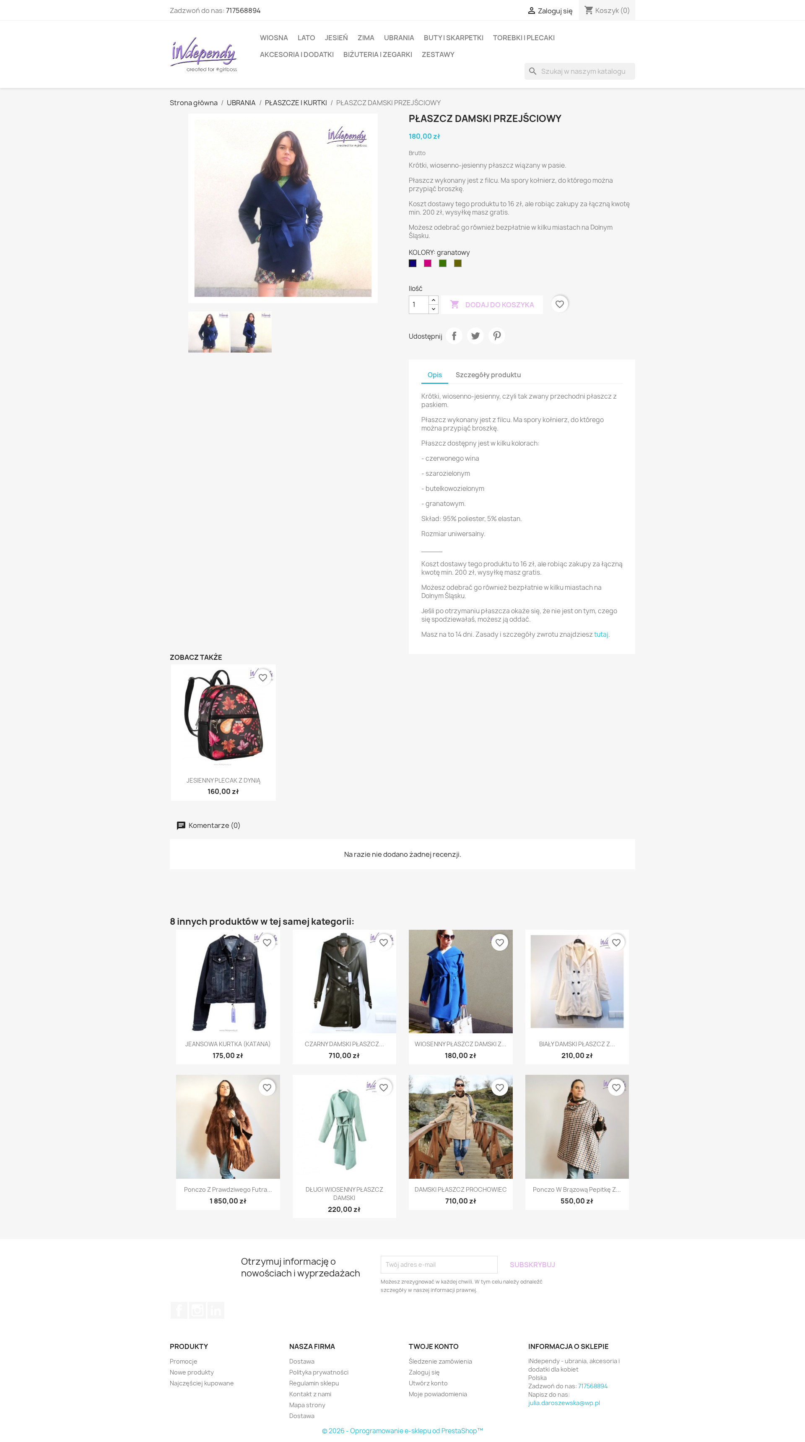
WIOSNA (274, 37)
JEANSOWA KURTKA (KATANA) (228, 1044)
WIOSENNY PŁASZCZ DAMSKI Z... (460, 1044)
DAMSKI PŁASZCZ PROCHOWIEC (461, 1189)
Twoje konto (434, 1346)
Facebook (179, 1310)
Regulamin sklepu (314, 1383)
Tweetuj (475, 335)
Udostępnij (454, 335)
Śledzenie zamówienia (440, 1361)
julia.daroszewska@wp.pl (564, 1403)
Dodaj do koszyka (492, 304)
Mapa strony (307, 1405)
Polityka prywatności (318, 1372)
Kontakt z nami (310, 1394)
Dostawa (301, 1361)
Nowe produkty (192, 1372)
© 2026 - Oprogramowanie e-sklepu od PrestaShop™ (402, 1430)
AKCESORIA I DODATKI (297, 54)
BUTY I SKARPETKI (453, 37)
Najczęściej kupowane (202, 1383)
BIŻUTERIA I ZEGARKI (377, 54)
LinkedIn (216, 1310)
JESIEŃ (336, 37)
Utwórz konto (428, 1383)
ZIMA (366, 37)
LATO (306, 37)
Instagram (197, 1310)
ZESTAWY (438, 54)
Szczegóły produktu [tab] (488, 375)
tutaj (601, 634)
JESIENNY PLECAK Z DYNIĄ (223, 780)
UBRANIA (399, 37)
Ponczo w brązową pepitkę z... (577, 1189)
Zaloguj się (424, 1372)
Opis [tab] (435, 375)
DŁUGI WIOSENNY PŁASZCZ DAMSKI (344, 1193)
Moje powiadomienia (438, 1394)
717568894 (243, 10)
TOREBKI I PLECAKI (524, 37)
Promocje (183, 1361)
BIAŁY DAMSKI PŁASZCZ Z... (577, 1044)
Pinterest (496, 335)
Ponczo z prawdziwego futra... (228, 1189)
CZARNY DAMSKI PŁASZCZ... (344, 1044)
